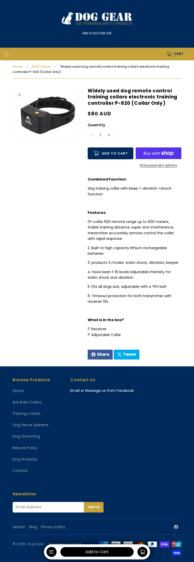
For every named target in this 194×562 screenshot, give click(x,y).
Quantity (96, 124)
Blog (33, 526)
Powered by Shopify (65, 544)
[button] (6, 54)
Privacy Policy (53, 526)
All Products (41, 66)
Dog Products (25, 459)
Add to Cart (97, 552)
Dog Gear (36, 544)
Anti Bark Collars (27, 402)
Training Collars (26, 413)
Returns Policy (25, 447)
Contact (20, 470)
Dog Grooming (26, 436)
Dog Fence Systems (30, 424)
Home (18, 66)
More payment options (158, 165)
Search (19, 526)
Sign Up (94, 507)
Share (101, 356)
